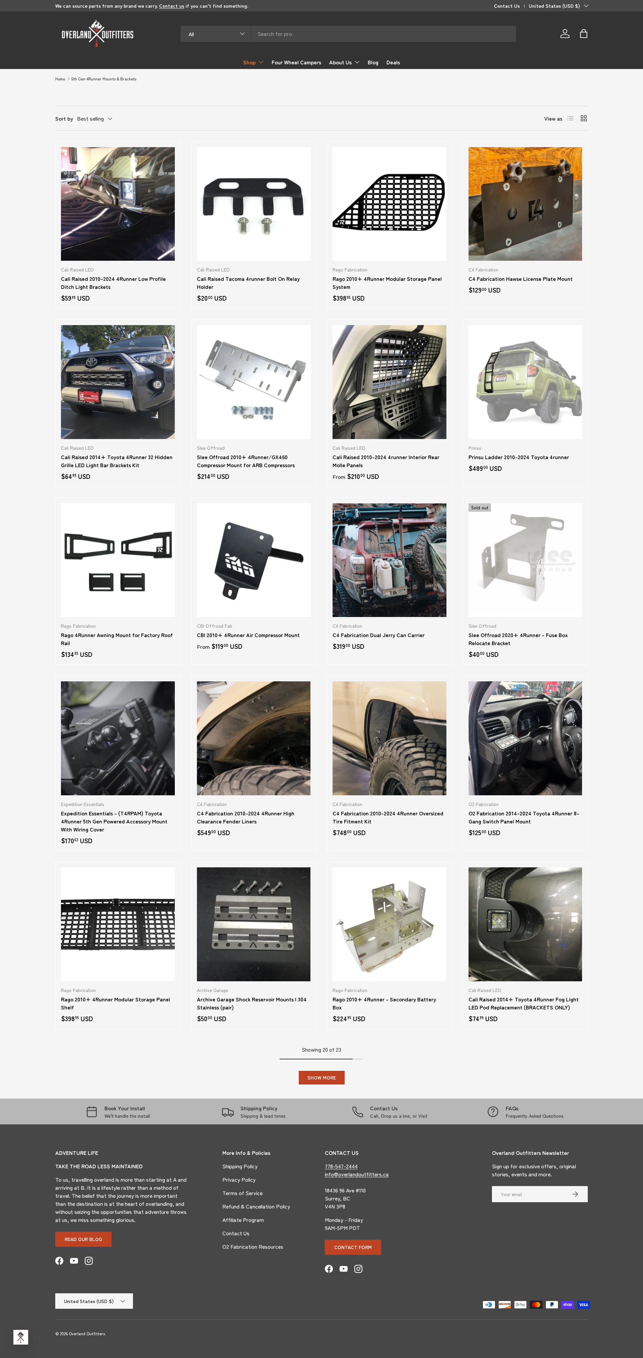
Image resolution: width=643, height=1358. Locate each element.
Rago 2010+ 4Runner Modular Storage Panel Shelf (115, 1003)
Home (60, 78)
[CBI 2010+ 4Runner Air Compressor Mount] (254, 560)
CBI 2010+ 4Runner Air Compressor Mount (248, 635)
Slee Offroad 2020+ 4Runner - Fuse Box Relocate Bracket (518, 639)
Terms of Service (242, 1193)
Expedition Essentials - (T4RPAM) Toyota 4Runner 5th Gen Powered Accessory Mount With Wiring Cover (114, 821)
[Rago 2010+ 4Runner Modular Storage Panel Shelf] (118, 924)
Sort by (64, 118)
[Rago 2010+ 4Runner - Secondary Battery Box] (389, 924)
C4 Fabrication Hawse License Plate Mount (521, 278)
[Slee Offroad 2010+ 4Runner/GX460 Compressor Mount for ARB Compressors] (254, 382)
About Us (340, 62)
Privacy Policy (239, 1179)
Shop (249, 62)
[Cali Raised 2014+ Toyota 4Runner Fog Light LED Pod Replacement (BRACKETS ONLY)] (525, 924)
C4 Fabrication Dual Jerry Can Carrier (379, 635)
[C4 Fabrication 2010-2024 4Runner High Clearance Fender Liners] (254, 738)
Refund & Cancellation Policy (256, 1206)
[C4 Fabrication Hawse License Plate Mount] (525, 204)
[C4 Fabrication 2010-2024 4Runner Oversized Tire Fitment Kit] (389, 738)
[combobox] (348, 33)
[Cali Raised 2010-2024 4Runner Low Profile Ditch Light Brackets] (118, 204)
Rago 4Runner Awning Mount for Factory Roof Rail (117, 639)
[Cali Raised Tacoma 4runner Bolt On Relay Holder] (254, 204)
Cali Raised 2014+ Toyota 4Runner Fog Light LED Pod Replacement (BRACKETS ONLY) (524, 1003)
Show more (321, 1077)
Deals (393, 62)
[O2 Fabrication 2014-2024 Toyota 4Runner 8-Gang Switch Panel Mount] (525, 738)
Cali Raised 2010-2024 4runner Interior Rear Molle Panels (386, 461)
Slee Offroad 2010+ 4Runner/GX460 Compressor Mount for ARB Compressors (246, 461)
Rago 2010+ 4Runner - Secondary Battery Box (384, 1003)
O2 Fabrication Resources (252, 1246)
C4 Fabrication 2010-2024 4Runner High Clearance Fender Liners (245, 817)
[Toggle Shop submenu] (261, 62)
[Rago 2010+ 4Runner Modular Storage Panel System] (389, 204)
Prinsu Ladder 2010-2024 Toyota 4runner (519, 457)
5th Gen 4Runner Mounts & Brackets (103, 78)
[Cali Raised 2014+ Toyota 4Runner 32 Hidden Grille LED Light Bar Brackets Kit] (118, 382)
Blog (373, 62)
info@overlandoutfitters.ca (357, 1174)
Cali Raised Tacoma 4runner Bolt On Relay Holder (248, 282)
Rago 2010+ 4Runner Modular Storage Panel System (387, 282)
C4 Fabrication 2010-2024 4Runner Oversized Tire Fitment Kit (388, 817)
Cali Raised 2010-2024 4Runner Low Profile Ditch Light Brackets (113, 282)
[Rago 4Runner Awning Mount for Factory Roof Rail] (118, 560)
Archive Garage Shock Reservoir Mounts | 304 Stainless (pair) (252, 1003)
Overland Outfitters (87, 1333)
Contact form (353, 1247)
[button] (583, 33)
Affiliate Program (243, 1220)
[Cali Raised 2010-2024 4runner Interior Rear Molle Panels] (389, 382)
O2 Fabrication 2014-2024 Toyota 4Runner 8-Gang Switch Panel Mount (524, 817)
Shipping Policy (240, 1166)
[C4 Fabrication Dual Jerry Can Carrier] (389, 560)
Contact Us (507, 5)
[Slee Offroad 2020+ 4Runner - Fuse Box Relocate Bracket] (525, 560)
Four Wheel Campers (296, 62)
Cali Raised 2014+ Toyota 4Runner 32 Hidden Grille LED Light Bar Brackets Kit (116, 461)
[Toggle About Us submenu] (357, 62)
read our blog (83, 1239)
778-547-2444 (341, 1166)
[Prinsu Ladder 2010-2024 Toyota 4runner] (525, 382)
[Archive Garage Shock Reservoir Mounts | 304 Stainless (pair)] (254, 924)
